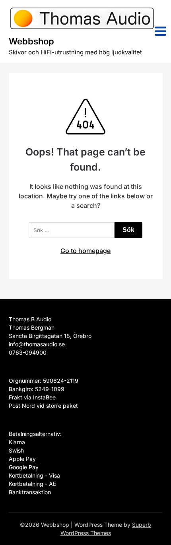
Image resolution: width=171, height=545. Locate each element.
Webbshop (31, 41)
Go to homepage (85, 251)
